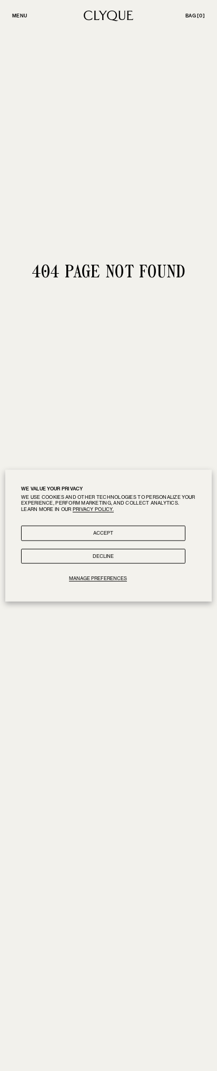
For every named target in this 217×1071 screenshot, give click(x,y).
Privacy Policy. (93, 509)
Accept (103, 532)
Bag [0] (195, 15)
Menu (19, 15)
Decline (103, 555)
